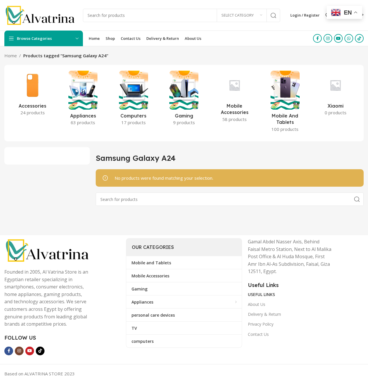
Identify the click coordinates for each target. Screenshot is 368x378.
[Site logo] (40, 15)
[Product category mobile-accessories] (234, 98)
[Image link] (48, 250)
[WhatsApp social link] (348, 38)
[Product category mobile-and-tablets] (285, 103)
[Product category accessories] (32, 95)
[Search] (273, 15)
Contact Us (258, 334)
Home (10, 55)
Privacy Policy (260, 324)
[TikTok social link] (359, 38)
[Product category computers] (133, 100)
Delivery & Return (264, 314)
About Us (256, 304)
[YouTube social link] (338, 38)
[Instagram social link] (327, 38)
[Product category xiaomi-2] (335, 95)
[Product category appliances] (83, 100)
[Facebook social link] (317, 38)
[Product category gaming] (184, 100)
